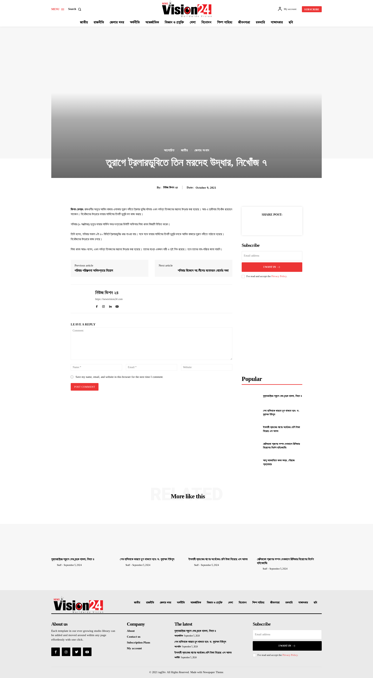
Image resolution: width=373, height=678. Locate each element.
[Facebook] (254, 224)
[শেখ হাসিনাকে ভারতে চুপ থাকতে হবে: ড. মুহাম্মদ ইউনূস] (251, 412)
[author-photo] (53, 565)
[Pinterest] (272, 224)
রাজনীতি (150, 602)
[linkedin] (110, 305)
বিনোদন (243, 602)
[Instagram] (66, 652)
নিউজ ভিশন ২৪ (170, 187)
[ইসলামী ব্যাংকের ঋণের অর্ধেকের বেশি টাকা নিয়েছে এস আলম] (251, 429)
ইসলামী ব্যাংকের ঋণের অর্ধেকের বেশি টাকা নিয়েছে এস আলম (218, 559)
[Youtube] (87, 652)
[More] (290, 224)
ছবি (315, 602)
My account (134, 648)
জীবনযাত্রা (275, 602)
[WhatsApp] (281, 224)
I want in (269, 266)
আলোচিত (169, 150)
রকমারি (289, 602)
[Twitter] (263, 224)
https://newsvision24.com (109, 299)
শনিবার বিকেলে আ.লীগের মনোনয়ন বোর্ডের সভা (203, 270)
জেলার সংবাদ (201, 150)
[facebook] (96, 305)
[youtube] (117, 305)
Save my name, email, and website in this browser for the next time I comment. (119, 376)
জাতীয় (184, 150)
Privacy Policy (279, 276)
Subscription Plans (138, 642)
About (131, 630)
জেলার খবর (165, 602)
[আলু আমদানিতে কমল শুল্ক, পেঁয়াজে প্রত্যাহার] (251, 462)
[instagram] (103, 305)
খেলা (230, 602)
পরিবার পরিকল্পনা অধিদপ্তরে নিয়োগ (94, 270)
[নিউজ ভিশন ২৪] (80, 299)
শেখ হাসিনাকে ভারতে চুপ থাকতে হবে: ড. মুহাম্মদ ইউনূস (147, 559)
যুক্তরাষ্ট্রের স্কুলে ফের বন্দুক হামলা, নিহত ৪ (282, 395)
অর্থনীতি (181, 602)
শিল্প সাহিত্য (258, 602)
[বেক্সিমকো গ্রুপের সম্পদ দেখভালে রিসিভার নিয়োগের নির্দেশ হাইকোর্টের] (251, 445)
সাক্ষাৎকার (303, 602)
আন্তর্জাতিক (196, 602)
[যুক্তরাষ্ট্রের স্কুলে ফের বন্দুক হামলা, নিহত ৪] (251, 396)
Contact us (133, 636)
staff (59, 565)
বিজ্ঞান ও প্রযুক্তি (214, 602)
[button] (75, 9)
